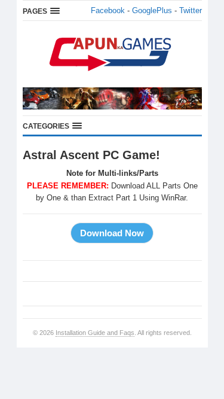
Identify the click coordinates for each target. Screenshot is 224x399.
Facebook (108, 10)
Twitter (190, 10)
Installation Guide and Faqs (95, 332)
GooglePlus (152, 10)
